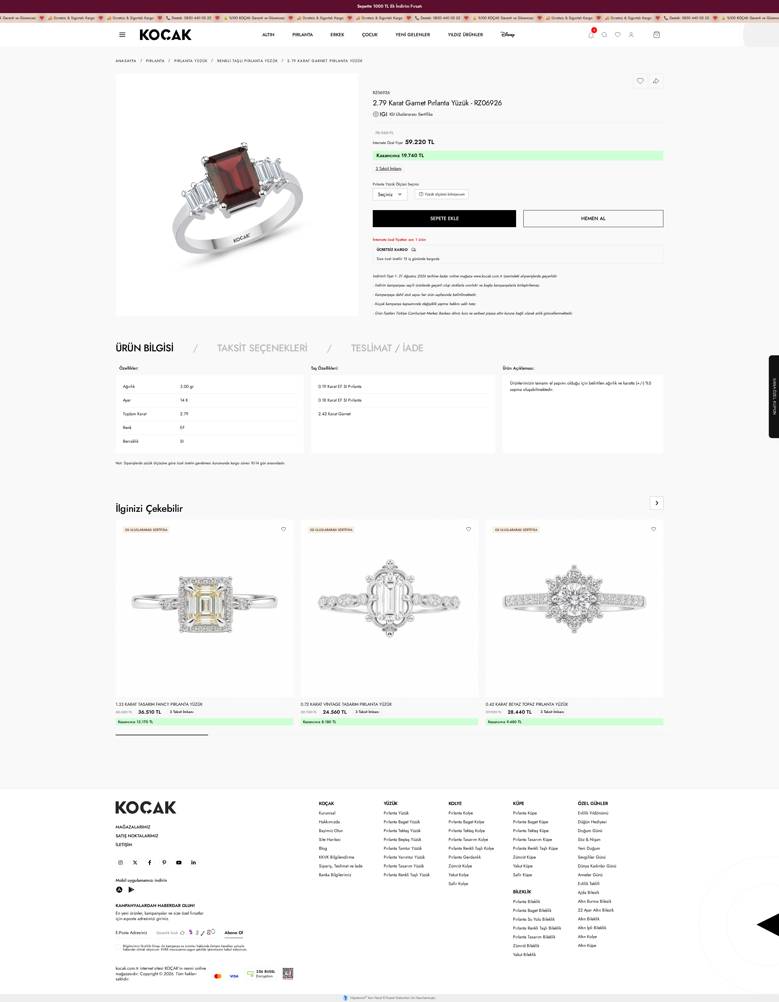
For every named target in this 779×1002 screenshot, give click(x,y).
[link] (120, 862)
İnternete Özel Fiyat (388, 142)
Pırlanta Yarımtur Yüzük (404, 857)
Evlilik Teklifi (589, 884)
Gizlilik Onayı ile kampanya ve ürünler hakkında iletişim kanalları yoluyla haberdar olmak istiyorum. (183, 948)
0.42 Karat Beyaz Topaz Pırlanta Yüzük (527, 704)
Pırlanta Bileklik (526, 902)
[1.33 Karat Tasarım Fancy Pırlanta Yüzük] (204, 608)
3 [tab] (347, 735)
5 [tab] (532, 735)
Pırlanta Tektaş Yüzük (402, 831)
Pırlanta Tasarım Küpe (532, 839)
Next (656, 503)
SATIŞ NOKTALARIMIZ (137, 836)
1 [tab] (162, 735)
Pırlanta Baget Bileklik (532, 910)
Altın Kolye (587, 937)
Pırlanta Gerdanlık (465, 857)
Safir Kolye (458, 884)
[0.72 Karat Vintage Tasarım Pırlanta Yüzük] (389, 608)
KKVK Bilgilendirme (336, 857)
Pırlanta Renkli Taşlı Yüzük (407, 875)
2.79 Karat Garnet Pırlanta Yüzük (325, 60)
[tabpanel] (389, 418)
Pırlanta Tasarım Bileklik (534, 937)
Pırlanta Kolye (461, 813)
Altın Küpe (587, 945)
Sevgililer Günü (592, 857)
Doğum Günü (590, 831)
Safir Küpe (522, 875)
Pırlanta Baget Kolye (466, 822)
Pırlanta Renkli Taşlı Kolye (471, 848)
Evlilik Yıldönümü (593, 813)
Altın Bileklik (588, 919)
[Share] (656, 81)
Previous (633, 503)
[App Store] (119, 889)
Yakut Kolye (459, 875)
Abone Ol (234, 933)
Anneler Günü (590, 875)
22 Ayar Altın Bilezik (596, 910)
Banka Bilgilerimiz (335, 875)
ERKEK (337, 34)
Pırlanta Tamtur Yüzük (403, 848)
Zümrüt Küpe (524, 857)
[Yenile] (182, 932)
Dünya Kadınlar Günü (597, 866)
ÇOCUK (370, 34)
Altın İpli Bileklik (592, 928)
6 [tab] (624, 735)
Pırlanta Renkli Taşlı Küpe (535, 848)
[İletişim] (122, 34)
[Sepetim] (656, 34)
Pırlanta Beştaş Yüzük (402, 839)
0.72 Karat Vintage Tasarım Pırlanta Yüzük (346, 704)
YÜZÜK (391, 803)
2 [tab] (254, 735)
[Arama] (604, 34)
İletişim (124, 845)
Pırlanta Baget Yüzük (402, 822)
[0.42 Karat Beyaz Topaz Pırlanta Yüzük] (574, 608)
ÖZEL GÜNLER (593, 803)
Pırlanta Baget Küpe (530, 822)
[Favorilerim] (617, 34)
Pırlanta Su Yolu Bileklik (534, 919)
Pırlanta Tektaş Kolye (467, 831)
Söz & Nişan (589, 839)
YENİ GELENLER (413, 34)
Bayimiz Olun (331, 831)
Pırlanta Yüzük (396, 813)
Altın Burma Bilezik (594, 901)
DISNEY (507, 35)
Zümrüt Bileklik (526, 946)
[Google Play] (131, 889)
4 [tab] (439, 735)
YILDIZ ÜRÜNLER (465, 34)
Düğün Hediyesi (592, 822)
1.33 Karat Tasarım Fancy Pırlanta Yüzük (159, 704)
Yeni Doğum (589, 848)
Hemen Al (593, 218)
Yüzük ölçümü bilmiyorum (445, 194)
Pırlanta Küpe (525, 813)
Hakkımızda (329, 822)
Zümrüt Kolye (460, 866)
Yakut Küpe (523, 866)
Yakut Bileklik (524, 955)
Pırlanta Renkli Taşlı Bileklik (537, 928)
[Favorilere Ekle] (640, 81)
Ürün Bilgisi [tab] (144, 348)
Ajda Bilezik (588, 892)
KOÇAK (326, 803)
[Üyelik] (631, 34)
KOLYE (455, 803)
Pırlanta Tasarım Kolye (468, 839)
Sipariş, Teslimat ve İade (340, 866)
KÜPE (518, 803)
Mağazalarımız (133, 827)
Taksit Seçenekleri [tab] (262, 348)
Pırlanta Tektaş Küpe (531, 831)
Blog (323, 848)
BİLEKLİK (522, 892)
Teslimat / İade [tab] (387, 348)
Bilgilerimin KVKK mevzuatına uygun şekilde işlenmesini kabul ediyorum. (185, 947)
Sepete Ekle (444, 218)
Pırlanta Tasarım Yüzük (404, 866)
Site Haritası (330, 839)
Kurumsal (327, 813)
